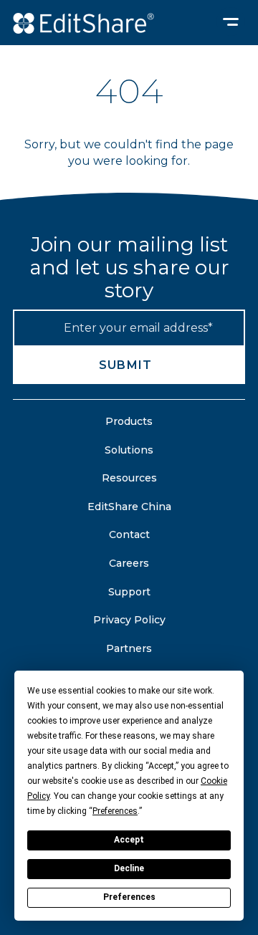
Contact (129, 534)
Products (129, 421)
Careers (129, 563)
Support (129, 591)
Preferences (129, 897)
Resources (129, 477)
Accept (129, 840)
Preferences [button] (115, 811)
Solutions (129, 449)
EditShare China (129, 506)
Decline (129, 868)
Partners (129, 648)
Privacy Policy (129, 619)
